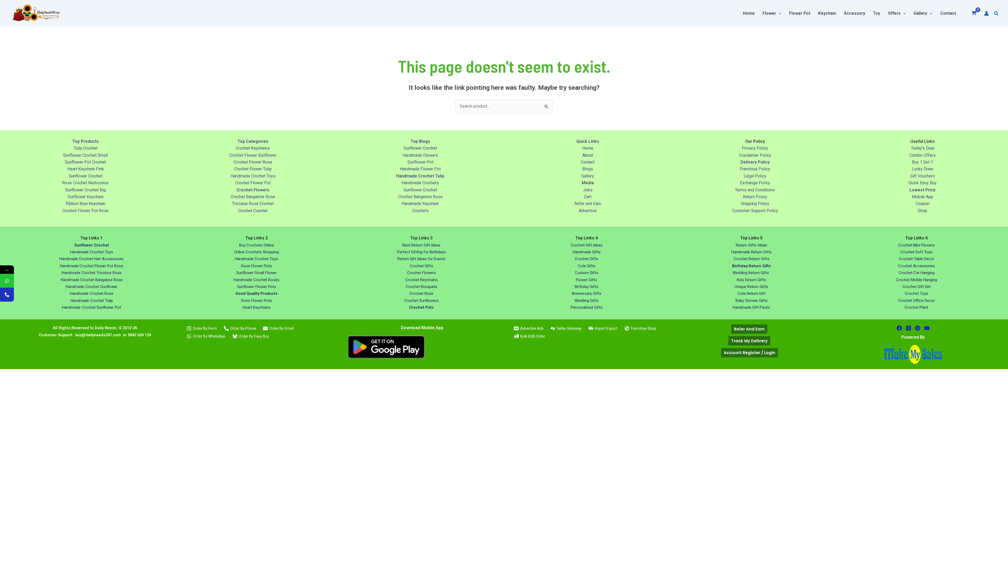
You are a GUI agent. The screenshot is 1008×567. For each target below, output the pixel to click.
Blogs (587, 168)
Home (587, 148)
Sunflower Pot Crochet (85, 162)
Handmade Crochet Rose (91, 293)
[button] (778, 13)
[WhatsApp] (7, 281)
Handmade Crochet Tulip (91, 300)
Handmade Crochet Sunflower (92, 286)
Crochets (420, 210)
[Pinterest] (917, 328)
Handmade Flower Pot (420, 168)
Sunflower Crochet (85, 176)
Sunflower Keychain (85, 196)
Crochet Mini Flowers (916, 245)
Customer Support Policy (755, 210)
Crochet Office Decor (916, 300)
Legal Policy (755, 176)
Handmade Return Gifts (751, 252)
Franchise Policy (755, 168)
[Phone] (7, 295)
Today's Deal (922, 148)
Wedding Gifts (586, 300)
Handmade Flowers (420, 155)
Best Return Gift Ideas (421, 245)
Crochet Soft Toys (916, 252)
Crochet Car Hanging (916, 272)
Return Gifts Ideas (751, 245)
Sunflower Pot (420, 162)
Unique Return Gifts (751, 286)
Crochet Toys (916, 293)
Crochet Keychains (253, 148)
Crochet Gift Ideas (586, 245)
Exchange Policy (755, 182)
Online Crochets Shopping (256, 252)
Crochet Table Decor (916, 258)
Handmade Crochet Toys (252, 176)
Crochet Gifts (421, 266)
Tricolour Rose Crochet (253, 203)
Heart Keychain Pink (85, 168)
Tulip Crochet (85, 148)
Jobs (587, 189)
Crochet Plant (916, 307)
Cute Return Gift (751, 293)
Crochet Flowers (421, 272)
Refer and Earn (587, 203)
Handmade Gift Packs (751, 307)
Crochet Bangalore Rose (253, 196)
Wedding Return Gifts (751, 272)
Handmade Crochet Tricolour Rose (92, 272)
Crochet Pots (421, 307)
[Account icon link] (986, 13)
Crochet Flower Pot (253, 182)
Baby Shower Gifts (752, 300)
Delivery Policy (755, 162)
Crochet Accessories (916, 266)
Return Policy (755, 196)
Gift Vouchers (922, 176)
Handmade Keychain (420, 203)
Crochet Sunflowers (421, 300)
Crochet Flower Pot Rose (85, 210)
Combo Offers (922, 155)
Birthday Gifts (586, 286)
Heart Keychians (257, 307)
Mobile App (922, 196)
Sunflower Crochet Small (85, 155)
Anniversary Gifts (586, 293)
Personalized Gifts (586, 307)
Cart (587, 196)
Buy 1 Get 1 (922, 162)
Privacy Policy (755, 148)
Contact (588, 162)
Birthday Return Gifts (751, 266)
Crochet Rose (421, 293)
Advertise (588, 210)
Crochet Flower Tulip (253, 168)
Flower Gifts (586, 279)
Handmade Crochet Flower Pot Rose (91, 266)
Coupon (923, 203)
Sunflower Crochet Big (85, 189)
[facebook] (899, 328)
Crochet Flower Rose (253, 162)
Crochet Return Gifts (751, 258)
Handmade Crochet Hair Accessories (91, 258)
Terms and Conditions (755, 189)
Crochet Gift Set (916, 286)
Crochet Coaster (253, 210)
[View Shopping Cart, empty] (974, 13)
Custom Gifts (586, 272)
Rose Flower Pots (256, 266)
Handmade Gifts (587, 252)
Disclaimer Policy (755, 155)
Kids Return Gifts (751, 279)
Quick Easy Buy (923, 182)
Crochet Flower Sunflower (252, 155)
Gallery (587, 176)
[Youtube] (927, 328)
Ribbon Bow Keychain (85, 203)
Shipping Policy (755, 203)
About (587, 155)
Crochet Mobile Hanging (916, 279)
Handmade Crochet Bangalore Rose (92, 279)
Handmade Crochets (420, 182)
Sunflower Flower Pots (256, 286)
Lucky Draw (922, 168)
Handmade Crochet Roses (256, 279)
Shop (922, 210)
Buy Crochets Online (256, 245)
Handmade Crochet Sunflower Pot (91, 307)
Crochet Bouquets (421, 286)
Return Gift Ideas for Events (421, 258)
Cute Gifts (586, 266)
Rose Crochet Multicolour (85, 182)
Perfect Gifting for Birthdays (421, 252)
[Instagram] (908, 328)
